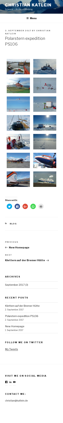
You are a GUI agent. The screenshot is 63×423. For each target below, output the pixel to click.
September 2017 (15, 284)
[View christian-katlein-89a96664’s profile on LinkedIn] (10, 382)
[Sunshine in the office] (44, 123)
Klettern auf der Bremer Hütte (22, 305)
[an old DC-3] (44, 160)
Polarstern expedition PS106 (21, 316)
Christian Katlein (28, 5)
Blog (13, 224)
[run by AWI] (18, 179)
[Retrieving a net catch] (18, 141)
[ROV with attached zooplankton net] (18, 123)
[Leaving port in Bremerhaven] (18, 66)
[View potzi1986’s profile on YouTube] (14, 382)
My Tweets (11, 349)
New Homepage (14, 326)
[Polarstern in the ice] (44, 66)
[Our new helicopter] (18, 85)
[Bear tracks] (44, 141)
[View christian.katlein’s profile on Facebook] (6, 382)
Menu (33, 18)
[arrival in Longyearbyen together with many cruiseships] (44, 179)
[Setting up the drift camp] (44, 85)
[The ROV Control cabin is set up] (44, 104)
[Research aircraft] (18, 160)
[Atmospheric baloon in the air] (18, 104)
